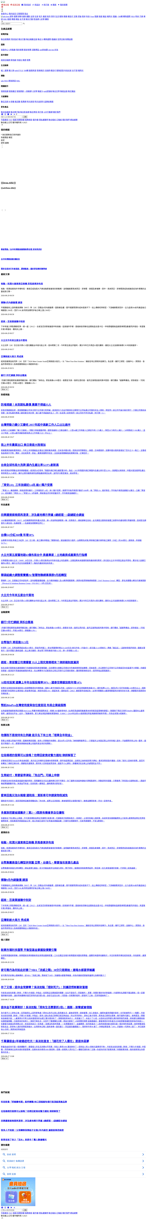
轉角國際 (126, 16)
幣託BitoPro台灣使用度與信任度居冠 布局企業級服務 (33, 705)
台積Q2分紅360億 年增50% (17, 534)
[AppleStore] (14, 114)
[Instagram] (5, 114)
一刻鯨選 (28, 91)
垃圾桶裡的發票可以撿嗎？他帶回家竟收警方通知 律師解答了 (38, 755)
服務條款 (28, 120)
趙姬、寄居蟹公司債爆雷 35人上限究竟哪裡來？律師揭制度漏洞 (40, 662)
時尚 (137, 16)
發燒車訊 (40, 71)
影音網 (36, 19)
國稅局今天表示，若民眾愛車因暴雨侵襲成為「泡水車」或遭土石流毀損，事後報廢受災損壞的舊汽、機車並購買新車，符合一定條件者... (57, 801)
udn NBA (4, 81)
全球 (32, 16)
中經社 (19, 60)
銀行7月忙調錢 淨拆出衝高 (14, 375)
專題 (13, 19)
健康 (65, 16)
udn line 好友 (53, 50)
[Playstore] (11, 114)
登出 (26, 14)
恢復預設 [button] (4, 137)
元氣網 (47, 71)
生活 (57, 16)
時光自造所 (39, 102)
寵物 (61, 16)
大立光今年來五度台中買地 (14, 340)
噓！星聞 (4, 71)
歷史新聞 (27, 50)
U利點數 (12, 50)
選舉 (20, 16)
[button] (73, 9)
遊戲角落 (32, 71)
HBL (5, 19)
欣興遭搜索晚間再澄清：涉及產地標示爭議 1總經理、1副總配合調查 (42, 514)
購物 (47, 19)
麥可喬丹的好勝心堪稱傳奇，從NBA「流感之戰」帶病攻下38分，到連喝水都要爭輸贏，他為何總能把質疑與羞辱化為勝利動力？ (53, 975)
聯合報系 (52, 120)
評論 (79, 16)
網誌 (17, 19)
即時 (11, 16)
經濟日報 (16, 5)
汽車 (141, 16)
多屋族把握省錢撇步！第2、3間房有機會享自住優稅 (32, 812)
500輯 (120, 16)
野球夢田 (12, 81)
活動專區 (35, 50)
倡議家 (54, 39)
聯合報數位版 (31, 39)
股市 (49, 16)
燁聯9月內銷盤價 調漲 (11, 302)
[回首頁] (4, 2)
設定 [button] (3, 140)
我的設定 (12, 14)
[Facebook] (2, 114)
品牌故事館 (48, 102)
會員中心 (4, 14)
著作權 (35, 120)
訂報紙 (59, 120)
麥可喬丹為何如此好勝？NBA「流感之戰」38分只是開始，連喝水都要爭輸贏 (48, 969)
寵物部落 (60, 71)
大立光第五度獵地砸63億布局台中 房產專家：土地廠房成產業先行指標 (44, 554)
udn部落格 (48, 91)
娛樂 (24, 16)
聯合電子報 (15, 112)
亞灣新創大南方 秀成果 (12, 356)
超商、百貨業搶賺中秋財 (13, 321)
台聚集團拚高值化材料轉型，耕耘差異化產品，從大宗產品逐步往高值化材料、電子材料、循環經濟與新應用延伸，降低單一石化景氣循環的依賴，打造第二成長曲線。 (69, 868)
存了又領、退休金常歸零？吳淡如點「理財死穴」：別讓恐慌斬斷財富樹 (44, 987)
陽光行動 (29, 19)
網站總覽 (74, 120)
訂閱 (25, 117)
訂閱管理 (20, 14)
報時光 (109, 16)
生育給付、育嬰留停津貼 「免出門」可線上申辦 (30, 775)
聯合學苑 (33, 112)
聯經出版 (64, 91)
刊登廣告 (4, 120)
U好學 (42, 19)
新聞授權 (20, 120)
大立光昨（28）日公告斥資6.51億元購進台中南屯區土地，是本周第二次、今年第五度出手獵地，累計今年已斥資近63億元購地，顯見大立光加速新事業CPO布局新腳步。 (69, 601)
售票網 (23, 102)
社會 (36, 16)
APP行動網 (48, 112)
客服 (15, 120)
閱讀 (96, 16)
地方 (40, 16)
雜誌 (104, 16)
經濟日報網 (5, 60)
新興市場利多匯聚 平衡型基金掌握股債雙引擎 (29, 949)
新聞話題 (69, 39)
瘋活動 (17, 102)
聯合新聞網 (5, 39)
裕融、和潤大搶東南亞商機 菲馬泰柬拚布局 (22, 284)
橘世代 (70, 16)
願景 (54, 5)
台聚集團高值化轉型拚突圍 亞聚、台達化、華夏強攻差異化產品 (40, 862)
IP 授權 (11, 102)
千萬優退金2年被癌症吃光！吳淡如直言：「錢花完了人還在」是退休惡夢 (45, 1041)
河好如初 (27, 5)
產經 (45, 16)
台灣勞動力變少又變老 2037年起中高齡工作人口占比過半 (36, 424)
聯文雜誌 (71, 91)
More (4, 389)
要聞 (16, 16)
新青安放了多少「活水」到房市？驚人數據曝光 (24, 1139)
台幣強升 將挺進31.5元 (14, 642)
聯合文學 (56, 91)
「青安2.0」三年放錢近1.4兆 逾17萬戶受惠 (27, 484)
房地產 (13, 60)
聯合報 (6, 5)
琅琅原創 (20, 91)
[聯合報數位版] (2, 7)
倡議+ (115, 16)
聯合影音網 (24, 112)
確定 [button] (10, 137)
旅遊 (100, 16)
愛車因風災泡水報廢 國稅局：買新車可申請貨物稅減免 (34, 795)
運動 (28, 16)
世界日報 (61, 39)
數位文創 (4, 102)
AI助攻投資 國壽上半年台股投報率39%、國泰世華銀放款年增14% (41, 682)
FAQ (10, 120)
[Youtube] (8, 114)
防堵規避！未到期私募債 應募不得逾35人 (26, 404)
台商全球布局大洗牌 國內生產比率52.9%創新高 (30, 464)
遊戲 (9, 19)
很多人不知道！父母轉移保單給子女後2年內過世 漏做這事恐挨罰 (32, 1130)
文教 (75, 16)
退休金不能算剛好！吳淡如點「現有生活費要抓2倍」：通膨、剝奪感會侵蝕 (46, 1007)
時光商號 (30, 102)
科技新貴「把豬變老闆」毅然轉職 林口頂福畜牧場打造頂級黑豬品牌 (34, 1102)
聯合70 (40, 39)
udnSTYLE (19, 71)
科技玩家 (68, 71)
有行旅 (46, 5)
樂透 (24, 60)
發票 (28, 60)
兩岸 (84, 16)
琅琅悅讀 (4, 91)
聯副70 (40, 91)
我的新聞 (63, 5)
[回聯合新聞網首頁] (2, 2)
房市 (53, 16)
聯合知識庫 (5, 112)
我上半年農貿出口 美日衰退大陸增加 (23, 444)
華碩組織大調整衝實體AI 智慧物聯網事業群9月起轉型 (34, 574)
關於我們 (56, 112)
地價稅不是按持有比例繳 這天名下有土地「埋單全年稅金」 (37, 735)
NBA (133, 16)
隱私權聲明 (43, 120)
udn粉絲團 (44, 50)
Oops (92, 16)
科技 (88, 16)
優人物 (11, 71)
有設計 (37, 5)
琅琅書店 (12, 91)
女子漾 (22, 19)
